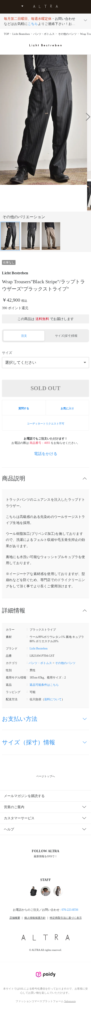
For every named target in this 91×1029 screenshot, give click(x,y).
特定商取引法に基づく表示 (66, 917)
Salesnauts (70, 1001)
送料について (53, 699)
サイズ (7, 353)
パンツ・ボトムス (44, 33)
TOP (6, 33)
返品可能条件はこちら (44, 684)
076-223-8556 (70, 909)
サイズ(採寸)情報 (66, 335)
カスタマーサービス (19, 818)
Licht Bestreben (21, 33)
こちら (33, 24)
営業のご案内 (14, 807)
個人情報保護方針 (35, 917)
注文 (24, 335)
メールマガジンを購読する (24, 796)
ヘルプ (9, 829)
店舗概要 (14, 917)
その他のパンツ (67, 33)
